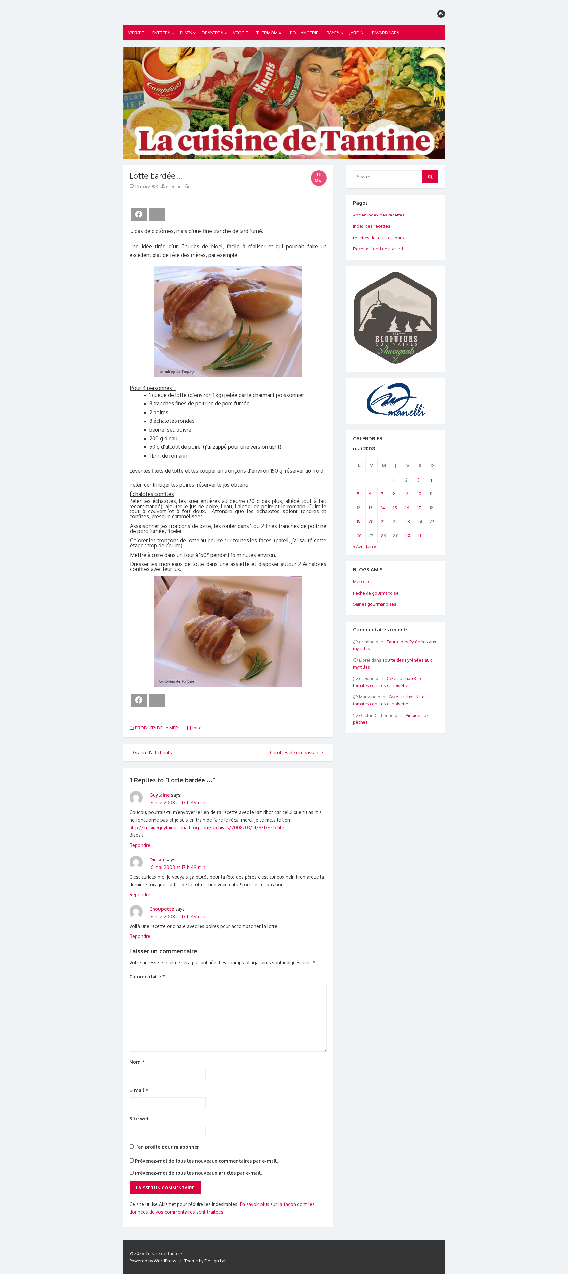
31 (419, 535)
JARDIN (356, 32)
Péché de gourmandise (376, 593)
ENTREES (161, 32)
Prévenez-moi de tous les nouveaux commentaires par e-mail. (206, 1161)
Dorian (156, 859)
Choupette (161, 909)
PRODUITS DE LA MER (156, 727)
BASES (333, 32)
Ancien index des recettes (379, 214)
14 (383, 507)
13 (370, 507)
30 (407, 535)
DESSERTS (212, 32)
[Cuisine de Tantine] (284, 103)
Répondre (140, 845)
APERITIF (135, 32)
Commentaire (147, 976)
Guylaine (159, 795)
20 (371, 521)
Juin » (371, 546)
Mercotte (362, 581)
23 (407, 521)
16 (407, 507)
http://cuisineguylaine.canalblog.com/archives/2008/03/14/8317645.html (208, 827)
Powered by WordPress (153, 1260)
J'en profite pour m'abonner (166, 1146)
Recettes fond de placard (378, 248)
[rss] (441, 14)
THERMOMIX (268, 32)
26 (359, 535)
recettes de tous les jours (378, 237)
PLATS (186, 32)
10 (419, 493)
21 (383, 521)
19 (358, 521)
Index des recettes (371, 226)
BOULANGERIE (304, 32)
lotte (196, 727)
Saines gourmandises (374, 604)
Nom (137, 1062)
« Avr (358, 546)
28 (383, 535)
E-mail (139, 1090)
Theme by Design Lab (205, 1260)
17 (419, 507)
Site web (140, 1118)
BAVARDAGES (385, 32)
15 (395, 507)
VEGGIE (240, 32)
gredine (173, 186)
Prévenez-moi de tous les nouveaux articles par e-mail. (198, 1173)
